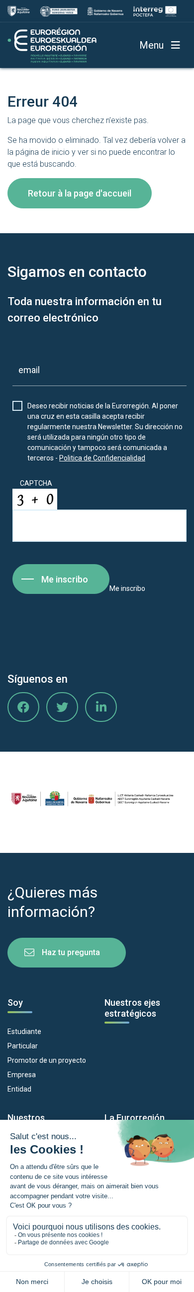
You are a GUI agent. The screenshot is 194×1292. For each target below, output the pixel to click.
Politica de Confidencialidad (102, 458)
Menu (151, 45)
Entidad (19, 1089)
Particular (22, 1046)
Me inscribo (64, 579)
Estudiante (24, 1031)
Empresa (21, 1075)
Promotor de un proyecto (46, 1060)
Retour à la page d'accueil (79, 193)
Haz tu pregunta (71, 952)
